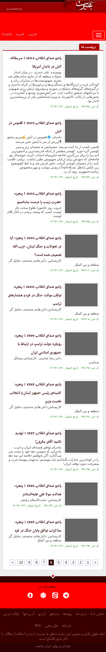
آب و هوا (28, 614)
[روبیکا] (43, 597)
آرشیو (41, 614)
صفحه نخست (48, 587)
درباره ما (81, 614)
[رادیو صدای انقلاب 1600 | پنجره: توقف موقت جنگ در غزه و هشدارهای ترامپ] (81, 295)
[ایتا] (55, 597)
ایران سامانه (43, 646)
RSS (38, 625)
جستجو (54, 614)
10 (21, 562)
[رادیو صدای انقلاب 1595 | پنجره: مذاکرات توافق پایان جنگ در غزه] (81, 530)
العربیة (20, 34)
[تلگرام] (66, 597)
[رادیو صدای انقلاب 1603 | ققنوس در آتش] (81, 131)
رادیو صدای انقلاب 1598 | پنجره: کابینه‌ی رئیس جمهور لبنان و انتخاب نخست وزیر (35, 393)
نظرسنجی (51, 626)
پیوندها (67, 614)
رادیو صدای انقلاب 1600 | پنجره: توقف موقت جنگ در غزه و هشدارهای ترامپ (34, 295)
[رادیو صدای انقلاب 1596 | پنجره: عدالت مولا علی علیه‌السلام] (81, 494)
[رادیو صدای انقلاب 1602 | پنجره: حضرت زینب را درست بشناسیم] (81, 202)
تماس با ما (97, 614)
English (7, 34)
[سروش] (30, 597)
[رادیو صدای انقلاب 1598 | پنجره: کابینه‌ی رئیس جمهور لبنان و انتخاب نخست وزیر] (81, 392)
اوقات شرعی (11, 614)
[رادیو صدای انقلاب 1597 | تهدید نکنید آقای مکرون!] (81, 441)
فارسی (32, 34)
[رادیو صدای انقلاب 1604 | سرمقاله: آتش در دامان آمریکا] (81, 66)
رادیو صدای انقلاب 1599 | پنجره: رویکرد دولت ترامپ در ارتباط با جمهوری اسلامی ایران (37, 344)
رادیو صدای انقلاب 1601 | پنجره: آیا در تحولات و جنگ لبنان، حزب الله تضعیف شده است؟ (35, 246)
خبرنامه (66, 626)
